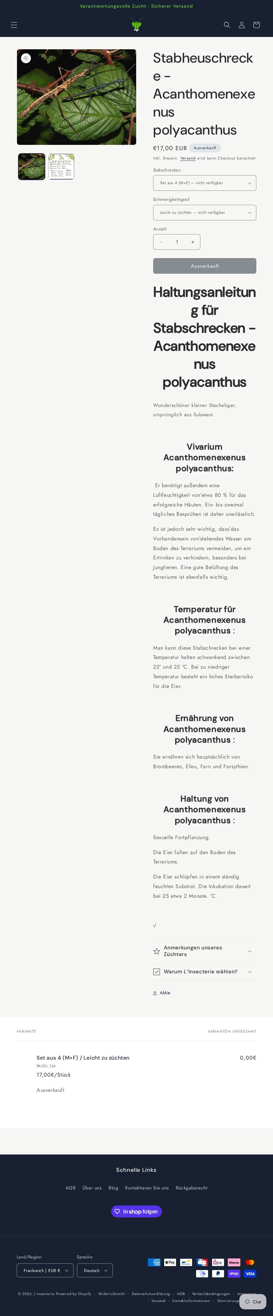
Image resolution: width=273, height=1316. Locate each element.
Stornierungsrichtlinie (236, 1300)
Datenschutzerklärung (151, 1293)
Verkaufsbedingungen (211, 1293)
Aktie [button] (165, 992)
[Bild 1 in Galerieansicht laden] (31, 167)
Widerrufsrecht (111, 1293)
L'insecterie (44, 1293)
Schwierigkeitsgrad (171, 199)
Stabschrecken (167, 170)
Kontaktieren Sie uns (147, 1187)
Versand (188, 158)
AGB (71, 1187)
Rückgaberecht (191, 1187)
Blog (113, 1187)
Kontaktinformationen (191, 1300)
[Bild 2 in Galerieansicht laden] (61, 167)
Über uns (92, 1187)
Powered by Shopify (73, 1293)
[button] (14, 25)
